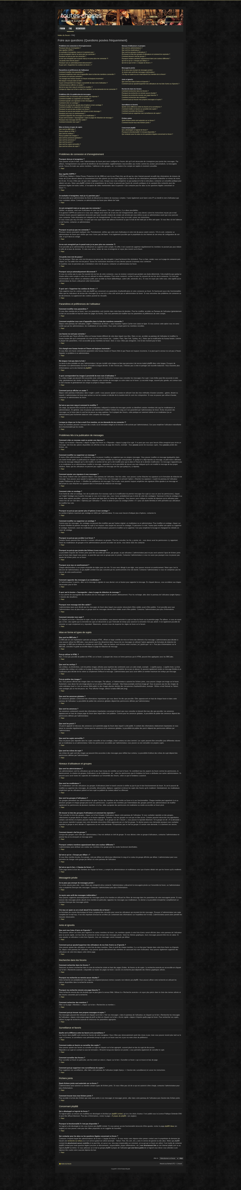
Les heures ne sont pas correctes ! (70, 76)
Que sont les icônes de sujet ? (69, 146)
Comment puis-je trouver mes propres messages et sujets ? (142, 99)
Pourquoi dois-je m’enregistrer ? (70, 48)
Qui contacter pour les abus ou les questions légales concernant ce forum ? (147, 134)
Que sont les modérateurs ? (131, 50)
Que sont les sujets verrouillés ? (70, 144)
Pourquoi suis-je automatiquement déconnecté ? (75, 63)
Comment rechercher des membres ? (134, 97)
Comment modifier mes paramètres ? (71, 72)
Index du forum (64, 35)
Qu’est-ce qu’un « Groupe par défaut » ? (135, 61)
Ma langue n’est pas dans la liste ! (70, 81)
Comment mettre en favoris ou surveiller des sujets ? (139, 109)
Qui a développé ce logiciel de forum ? (135, 130)
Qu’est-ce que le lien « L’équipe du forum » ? (137, 63)
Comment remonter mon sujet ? (69, 122)
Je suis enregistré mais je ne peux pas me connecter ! (77, 54)
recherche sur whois (75, 1141)
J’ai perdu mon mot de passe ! (69, 61)
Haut (62, 168)
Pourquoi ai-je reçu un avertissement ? (72, 113)
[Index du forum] (81, 17)
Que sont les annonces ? (67, 140)
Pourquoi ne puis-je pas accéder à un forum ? (74, 109)
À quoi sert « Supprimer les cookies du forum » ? (75, 65)
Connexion (153, 17)
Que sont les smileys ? (66, 133)
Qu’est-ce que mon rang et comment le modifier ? (76, 87)
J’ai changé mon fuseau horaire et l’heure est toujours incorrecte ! (81, 79)
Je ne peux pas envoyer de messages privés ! (137, 70)
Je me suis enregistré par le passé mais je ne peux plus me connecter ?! (83, 58)
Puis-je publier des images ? (68, 136)
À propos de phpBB (119, 1116)
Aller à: (156, 1158)
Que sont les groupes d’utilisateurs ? (134, 52)
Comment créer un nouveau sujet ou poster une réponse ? (79, 96)
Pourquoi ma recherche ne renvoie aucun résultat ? (139, 93)
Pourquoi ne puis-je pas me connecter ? (72, 56)
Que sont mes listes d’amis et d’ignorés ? (136, 82)
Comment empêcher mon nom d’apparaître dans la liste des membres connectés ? (87, 74)
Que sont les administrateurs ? (132, 48)
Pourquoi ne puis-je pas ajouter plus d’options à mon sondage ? (81, 105)
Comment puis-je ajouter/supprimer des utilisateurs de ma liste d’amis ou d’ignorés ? (150, 84)
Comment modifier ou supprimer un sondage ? (75, 107)
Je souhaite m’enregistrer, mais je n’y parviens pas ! (76, 52)
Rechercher (80, 28)
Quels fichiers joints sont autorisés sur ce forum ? (138, 120)
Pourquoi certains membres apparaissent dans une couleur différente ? (146, 58)
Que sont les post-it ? (66, 142)
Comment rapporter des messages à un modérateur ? (77, 115)
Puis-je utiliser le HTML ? (67, 131)
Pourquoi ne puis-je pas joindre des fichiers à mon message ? (80, 111)
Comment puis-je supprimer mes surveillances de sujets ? (141, 113)
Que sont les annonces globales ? (70, 138)
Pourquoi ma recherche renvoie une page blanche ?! (140, 95)
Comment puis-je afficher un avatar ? (71, 85)
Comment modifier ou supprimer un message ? (75, 99)
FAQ (70, 28)
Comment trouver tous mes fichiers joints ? (136, 123)
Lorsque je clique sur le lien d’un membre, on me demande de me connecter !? (88, 89)
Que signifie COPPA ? (66, 50)
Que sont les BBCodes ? (67, 129)
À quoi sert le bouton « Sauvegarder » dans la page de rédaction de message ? (86, 118)
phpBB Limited (117, 1114)
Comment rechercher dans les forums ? (135, 91)
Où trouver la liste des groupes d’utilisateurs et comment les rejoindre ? (146, 54)
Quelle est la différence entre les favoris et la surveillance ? (142, 107)
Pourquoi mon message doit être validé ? (73, 120)
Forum (62, 28)
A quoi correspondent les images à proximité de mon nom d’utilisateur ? (83, 83)
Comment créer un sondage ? (69, 103)
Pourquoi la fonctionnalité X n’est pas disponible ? (139, 132)
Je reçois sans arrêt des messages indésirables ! (138, 72)
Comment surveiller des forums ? (133, 111)
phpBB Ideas (169, 1126)
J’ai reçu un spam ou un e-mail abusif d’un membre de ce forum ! (144, 74)
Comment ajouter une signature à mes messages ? (76, 101)
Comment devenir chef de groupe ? (134, 56)
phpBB (88, 368)
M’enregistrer (171, 17)
